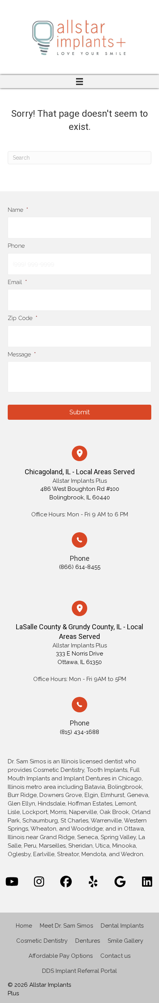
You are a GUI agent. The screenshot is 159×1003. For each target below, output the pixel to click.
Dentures (87, 940)
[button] (12, 881)
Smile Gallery (125, 940)
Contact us (115, 955)
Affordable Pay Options (61, 955)
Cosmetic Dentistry (42, 940)
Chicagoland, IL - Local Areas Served (80, 472)
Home (24, 925)
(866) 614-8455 (79, 567)
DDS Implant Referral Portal (79, 970)
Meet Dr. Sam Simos (66, 925)
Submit (79, 412)
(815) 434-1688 (79, 732)
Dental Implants (122, 925)
